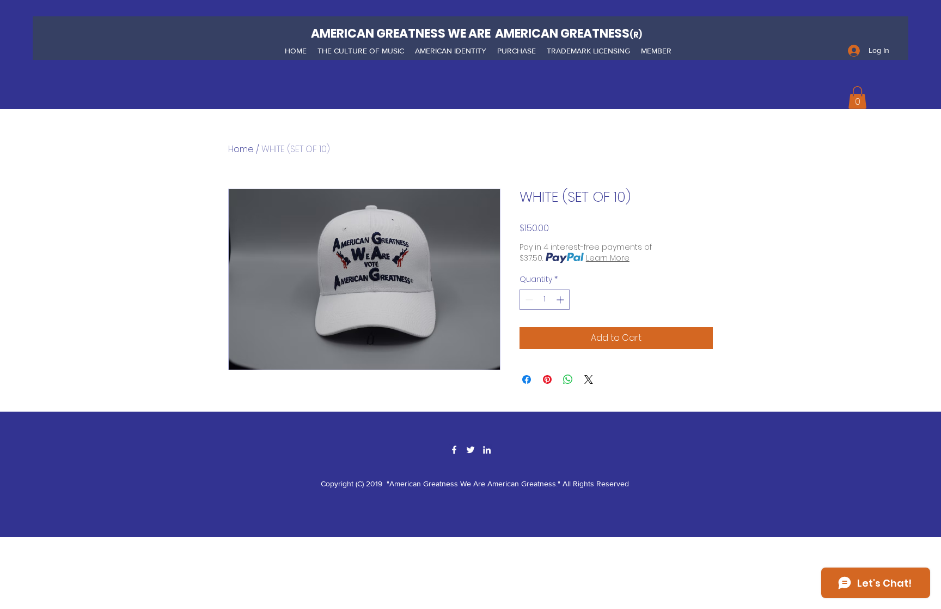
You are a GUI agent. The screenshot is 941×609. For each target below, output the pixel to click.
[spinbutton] (544, 299)
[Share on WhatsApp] (568, 379)
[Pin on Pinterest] (547, 379)
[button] (361, 51)
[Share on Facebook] (526, 379)
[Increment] (561, 299)
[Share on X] (588, 379)
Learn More (608, 257)
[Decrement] (528, 299)
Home (241, 149)
